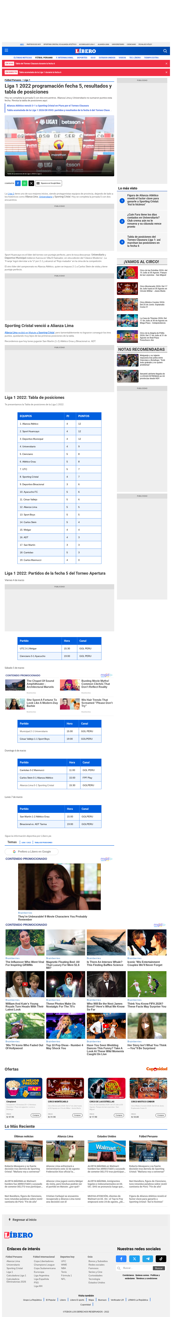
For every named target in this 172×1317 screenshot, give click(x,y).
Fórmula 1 (66, 1275)
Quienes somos (142, 1275)
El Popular (51, 1300)
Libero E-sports (77, 1300)
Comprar (36, 1115)
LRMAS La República (138, 1300)
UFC (63, 1261)
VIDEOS (122, 58)
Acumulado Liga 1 (87, 44)
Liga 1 (27, 80)
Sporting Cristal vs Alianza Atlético (60, 44)
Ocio (93, 58)
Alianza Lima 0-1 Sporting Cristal (37, 785)
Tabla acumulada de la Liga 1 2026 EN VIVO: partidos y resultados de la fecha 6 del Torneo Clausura (60, 110)
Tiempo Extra (151, 58)
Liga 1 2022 (26, 842)
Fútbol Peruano (44, 58)
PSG (36, 1282)
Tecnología (94, 1279)
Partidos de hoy (34, 44)
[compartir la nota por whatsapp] (25, 183)
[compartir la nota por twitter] (31, 183)
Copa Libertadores (44, 1261)
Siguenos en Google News (50, 183)
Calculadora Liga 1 (16, 1275)
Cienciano (131, 44)
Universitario (118, 44)
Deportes (82, 58)
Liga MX (38, 1286)
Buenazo (102, 1300)
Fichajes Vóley (145, 44)
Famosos (93, 1268)
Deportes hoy (67, 1256)
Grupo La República (32, 1300)
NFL (63, 1279)
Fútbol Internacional (44, 1256)
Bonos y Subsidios (98, 1261)
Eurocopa (39, 1272)
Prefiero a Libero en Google (34, 851)
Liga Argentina (41, 1275)
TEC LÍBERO (135, 58)
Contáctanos (128, 1275)
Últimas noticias (23, 58)
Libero (63, 1300)
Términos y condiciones (146, 1278)
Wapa (91, 1300)
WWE (64, 1264)
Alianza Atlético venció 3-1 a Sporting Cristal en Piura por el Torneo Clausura (48, 105)
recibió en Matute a (29, 332)
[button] (165, 51)
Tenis (64, 1272)
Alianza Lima (103, 44)
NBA (63, 1268)
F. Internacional (65, 58)
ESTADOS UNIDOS (107, 58)
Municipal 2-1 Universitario (34, 731)
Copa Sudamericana (45, 1268)
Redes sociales (96, 1264)
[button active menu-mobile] (6, 51)
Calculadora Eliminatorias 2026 (16, 1280)
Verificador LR (117, 1300)
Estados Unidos (97, 1282)
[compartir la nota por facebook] (18, 183)
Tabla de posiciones (43, 842)
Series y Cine (95, 1272)
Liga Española (41, 1279)
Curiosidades (95, 1275)
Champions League (44, 1264)
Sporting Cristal (15, 1268)
